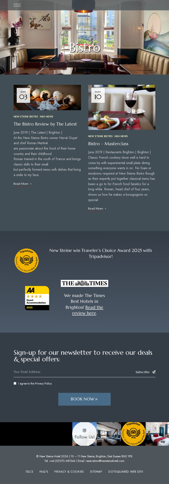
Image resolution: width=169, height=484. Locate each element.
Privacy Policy (43, 383)
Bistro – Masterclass (108, 143)
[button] (84, 399)
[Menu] (17, 5)
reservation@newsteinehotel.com (105, 461)
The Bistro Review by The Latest (45, 124)
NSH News (46, 117)
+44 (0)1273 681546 (62, 461)
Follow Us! (85, 437)
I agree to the (35, 383)
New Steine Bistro (26, 117)
